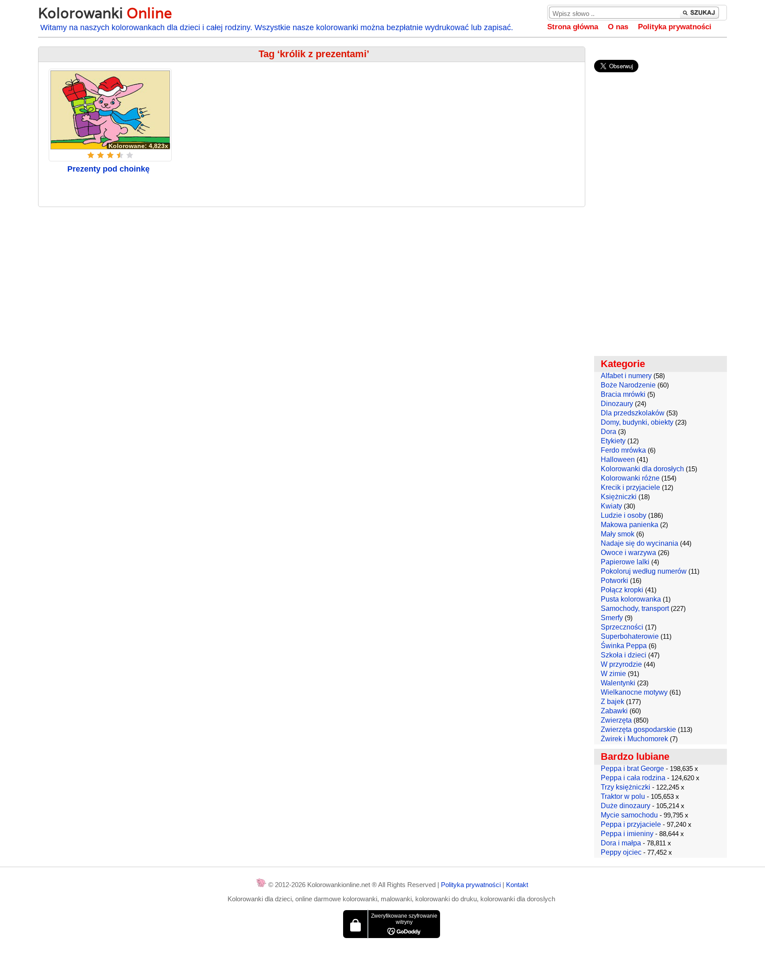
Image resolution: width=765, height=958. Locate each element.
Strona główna (572, 27)
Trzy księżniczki (625, 787)
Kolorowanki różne (630, 478)
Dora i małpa (621, 843)
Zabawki (614, 711)
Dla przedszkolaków (633, 413)
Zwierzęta (616, 720)
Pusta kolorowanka (631, 599)
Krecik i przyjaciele (630, 487)
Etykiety (613, 441)
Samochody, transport (635, 608)
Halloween (618, 459)
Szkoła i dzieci (623, 655)
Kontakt (517, 884)
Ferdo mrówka (623, 450)
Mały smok (617, 534)
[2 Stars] (100, 155)
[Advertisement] (311, 278)
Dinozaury (617, 403)
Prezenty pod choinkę (108, 168)
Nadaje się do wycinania (639, 543)
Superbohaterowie (630, 636)
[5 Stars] (129, 155)
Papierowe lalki (625, 562)
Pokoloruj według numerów (644, 571)
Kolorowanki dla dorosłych (642, 469)
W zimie (613, 673)
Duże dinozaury (625, 805)
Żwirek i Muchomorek (634, 739)
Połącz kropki (622, 590)
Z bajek (612, 701)
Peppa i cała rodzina (633, 778)
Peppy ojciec (621, 852)
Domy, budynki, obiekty (637, 422)
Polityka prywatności (674, 27)
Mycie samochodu (629, 815)
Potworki (614, 580)
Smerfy (612, 618)
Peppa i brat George (632, 768)
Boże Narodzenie (628, 385)
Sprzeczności (622, 627)
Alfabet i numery (626, 375)
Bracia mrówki (623, 394)
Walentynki (618, 683)
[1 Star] (90, 155)
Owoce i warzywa (628, 552)
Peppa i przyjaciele (631, 824)
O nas (618, 27)
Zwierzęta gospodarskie (638, 729)
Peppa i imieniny (627, 833)
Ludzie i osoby (623, 515)
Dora (608, 431)
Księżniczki (619, 497)
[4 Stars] (120, 155)
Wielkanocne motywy (634, 692)
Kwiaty (611, 506)
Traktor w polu (623, 796)
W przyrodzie (621, 664)
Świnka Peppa (624, 645)
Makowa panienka (629, 524)
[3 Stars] (110, 155)
